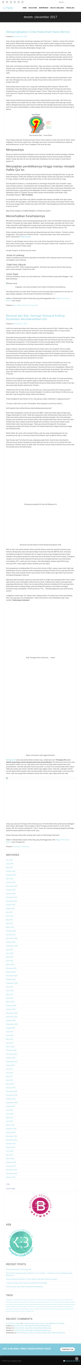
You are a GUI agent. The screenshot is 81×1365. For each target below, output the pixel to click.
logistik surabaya (47, 1304)
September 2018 (12, 1024)
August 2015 (10, 1147)
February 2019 (11, 1005)
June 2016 (9, 1114)
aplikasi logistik (32, 1299)
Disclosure (33, 8)
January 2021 (11, 934)
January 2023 (11, 882)
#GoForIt (20, 1299)
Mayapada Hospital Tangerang (29, 1306)
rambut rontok (17, 1311)
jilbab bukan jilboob (25, 1304)
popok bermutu (42, 1308)
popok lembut (49, 1308)
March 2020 (10, 964)
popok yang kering (57, 1308)
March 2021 (10, 927)
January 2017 (11, 1088)
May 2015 (9, 1155)
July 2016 (9, 1110)
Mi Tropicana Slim (49, 1306)
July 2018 (9, 1032)
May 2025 (9, 867)
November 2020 (11, 938)
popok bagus (26, 1308)
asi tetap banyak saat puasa (50, 1299)
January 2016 (11, 1132)
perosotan (19, 1308)
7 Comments (24, 846)
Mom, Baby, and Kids (20, 305)
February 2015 (11, 1162)
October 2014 (11, 1177)
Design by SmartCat (72, 1361)
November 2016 (11, 1095)
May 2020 (9, 957)
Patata (71, 1306)
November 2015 (11, 1140)
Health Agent (32, 1302)
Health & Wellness (57, 8)
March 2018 (10, 1047)
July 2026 (9, 860)
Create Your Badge (10, 1188)
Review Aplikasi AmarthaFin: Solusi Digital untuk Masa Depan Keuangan (31, 1279)
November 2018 (11, 1017)
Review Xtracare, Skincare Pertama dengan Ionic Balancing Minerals (41, 1333)
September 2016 (12, 1102)
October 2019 (11, 979)
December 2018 (11, 1013)
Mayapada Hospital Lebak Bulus (13, 1306)
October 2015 (11, 1143)
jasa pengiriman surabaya (69, 1302)
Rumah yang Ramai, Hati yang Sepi (18, 1269)
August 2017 (10, 1065)
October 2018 (11, 1020)
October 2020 (11, 942)
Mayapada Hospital (70, 1304)
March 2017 (10, 1084)
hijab (41, 1302)
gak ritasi (26, 1302)
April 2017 (9, 1080)
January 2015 (11, 1166)
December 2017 (11, 1054)
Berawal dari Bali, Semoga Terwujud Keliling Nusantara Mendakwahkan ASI (35, 317)
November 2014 (11, 1173)
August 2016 (10, 1106)
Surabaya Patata (30, 1311)
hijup (44, 1302)
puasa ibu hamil (9, 1311)
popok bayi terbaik (33, 1308)
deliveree (11, 1302)
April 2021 (9, 923)
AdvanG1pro (25, 1299)
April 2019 (9, 998)
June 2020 (9, 953)
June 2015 (9, 1151)
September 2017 (12, 1061)
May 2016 (9, 1117)
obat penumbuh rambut (63, 1306)
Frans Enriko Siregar (13, 1323)
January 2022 (11, 893)
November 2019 (11, 976)
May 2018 (9, 1039)
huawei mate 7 (49, 1302)
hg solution (37, 1302)
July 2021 (9, 912)
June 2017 (9, 1073)
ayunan (59, 1299)
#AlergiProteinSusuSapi (11, 1299)
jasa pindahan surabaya (11, 1304)
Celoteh (33, 15)
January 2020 (11, 972)
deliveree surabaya (18, 1302)
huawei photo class (57, 1302)
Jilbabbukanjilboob (34, 1304)
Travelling (70, 8)
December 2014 (11, 1170)
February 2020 (11, 968)
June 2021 (9, 916)
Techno (25, 15)
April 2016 (9, 1121)
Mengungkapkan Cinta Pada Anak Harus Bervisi (38, 31)
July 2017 (9, 1069)
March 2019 (10, 1002)
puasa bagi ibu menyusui (68, 1308)
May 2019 (9, 994)
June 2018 (9, 1035)
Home (25, 8)
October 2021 (11, 905)
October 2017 (11, 1058)
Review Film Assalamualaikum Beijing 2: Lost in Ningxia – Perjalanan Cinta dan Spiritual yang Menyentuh (39, 1274)
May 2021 (9, 920)
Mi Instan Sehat (40, 1306)
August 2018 (10, 1028)
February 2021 (11, 931)
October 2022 (11, 890)
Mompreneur (43, 8)
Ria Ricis (23, 1311)
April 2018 (9, 1043)
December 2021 (11, 897)
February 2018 (11, 1050)
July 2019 (9, 987)
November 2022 (11, 886)
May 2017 (9, 1076)
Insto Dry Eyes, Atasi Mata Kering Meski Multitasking (24, 1286)
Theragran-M (11, 760)
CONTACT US (67, 1349)
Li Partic (8, 7)
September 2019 (12, 983)
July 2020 (9, 949)
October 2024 (11, 871)
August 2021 (10, 908)
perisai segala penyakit (11, 1308)
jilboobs (41, 1304)
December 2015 (11, 1136)
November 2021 (11, 901)
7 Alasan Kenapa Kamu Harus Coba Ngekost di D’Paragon (26, 1283)
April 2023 (9, 879)
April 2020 (9, 961)
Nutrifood (56, 1306)
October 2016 (11, 1099)
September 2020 (12, 946)
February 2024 (11, 875)
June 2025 (9, 864)
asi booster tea (39, 1299)
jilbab (19, 1304)
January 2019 (11, 1009)
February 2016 (11, 1129)
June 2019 (9, 990)
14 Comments (33, 305)
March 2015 (10, 1158)
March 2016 (10, 1125)
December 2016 (11, 1091)
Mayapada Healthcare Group (58, 1304)
